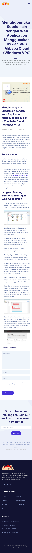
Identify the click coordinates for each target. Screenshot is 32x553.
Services (4, 500)
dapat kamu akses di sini (20, 175)
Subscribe (16, 433)
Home (15, 58)
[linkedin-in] (7, 484)
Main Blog (19, 497)
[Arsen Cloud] (5, 3)
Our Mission (20, 504)
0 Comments (20, 129)
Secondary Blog (21, 500)
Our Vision (5, 504)
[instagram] (10, 484)
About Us (5, 497)
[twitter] (4, 484)
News (3, 508)
